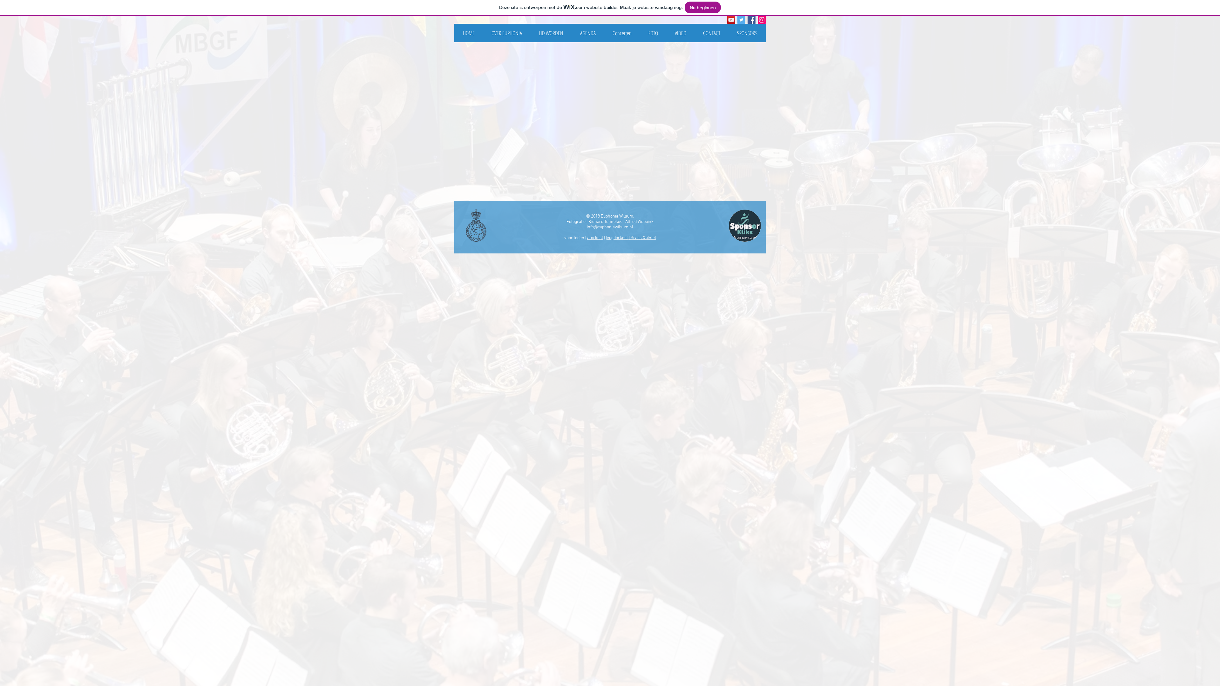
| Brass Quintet (642, 238)
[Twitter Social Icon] (741, 20)
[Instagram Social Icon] (762, 20)
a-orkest (595, 238)
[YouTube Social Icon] (731, 20)
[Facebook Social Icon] (752, 20)
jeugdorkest (617, 238)
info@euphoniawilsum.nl (610, 227)
